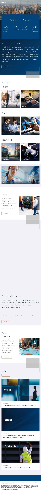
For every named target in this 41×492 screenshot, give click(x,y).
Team (4, 194)
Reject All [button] (8, 489)
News (4, 370)
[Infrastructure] (30, 152)
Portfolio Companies (11, 296)
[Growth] (30, 99)
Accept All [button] (3, 489)
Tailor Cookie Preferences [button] (14, 489)
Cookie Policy (30, 487)
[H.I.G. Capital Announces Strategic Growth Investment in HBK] (21, 393)
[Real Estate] (11, 152)
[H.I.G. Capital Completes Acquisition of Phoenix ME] (21, 455)
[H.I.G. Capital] (5, 2)
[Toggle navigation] (38, 2)
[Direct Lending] (11, 126)
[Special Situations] (30, 126)
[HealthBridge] (21, 175)
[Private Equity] (11, 99)
